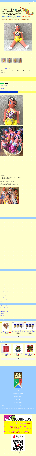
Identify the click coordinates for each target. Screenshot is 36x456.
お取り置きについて (3, 313)
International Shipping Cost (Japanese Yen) (6, 307)
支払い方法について (6, 408)
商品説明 (9, 91)
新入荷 (3, 65)
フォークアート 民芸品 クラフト (4, 68)
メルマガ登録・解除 (32, 408)
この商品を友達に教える (4, 85)
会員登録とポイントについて (4, 305)
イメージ (27, 91)
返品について (15, 408)
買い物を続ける (3, 88)
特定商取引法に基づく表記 (20, 408)
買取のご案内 (2, 315)
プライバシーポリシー (26, 408)
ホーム (1, 65)
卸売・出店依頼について (4, 311)
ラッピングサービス (3, 309)
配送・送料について (11, 408)
